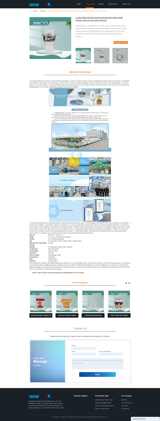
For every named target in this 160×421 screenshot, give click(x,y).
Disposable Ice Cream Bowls (74, 273)
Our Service (125, 409)
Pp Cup (47, 273)
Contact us (112, 4)
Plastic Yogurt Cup (38, 273)
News (101, 4)
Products (89, 4)
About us (125, 4)
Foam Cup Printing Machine (104, 406)
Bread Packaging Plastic (103, 403)
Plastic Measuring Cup (57, 273)
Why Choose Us (126, 403)
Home (79, 4)
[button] (125, 283)
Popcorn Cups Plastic (102, 409)
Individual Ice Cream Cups (104, 400)
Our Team (124, 406)
